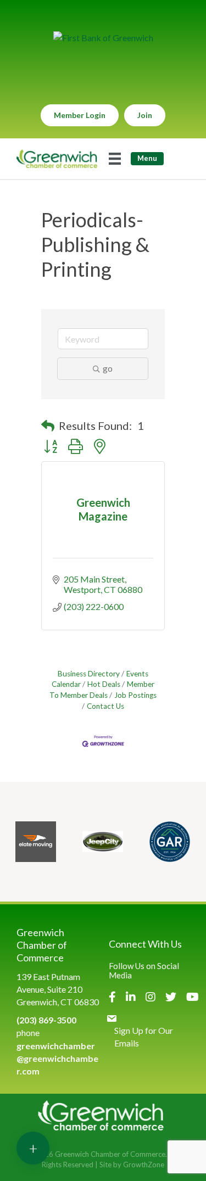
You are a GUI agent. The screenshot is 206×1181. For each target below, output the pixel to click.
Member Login (79, 115)
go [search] (108, 368)
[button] (47, 425)
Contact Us (105, 706)
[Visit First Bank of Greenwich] (103, 37)
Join (144, 115)
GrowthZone (143, 1164)
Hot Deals (103, 684)
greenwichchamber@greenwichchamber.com (57, 1058)
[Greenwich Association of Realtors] (169, 841)
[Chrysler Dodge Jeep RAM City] (102, 841)
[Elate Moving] (35, 841)
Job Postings (135, 695)
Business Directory (89, 673)
